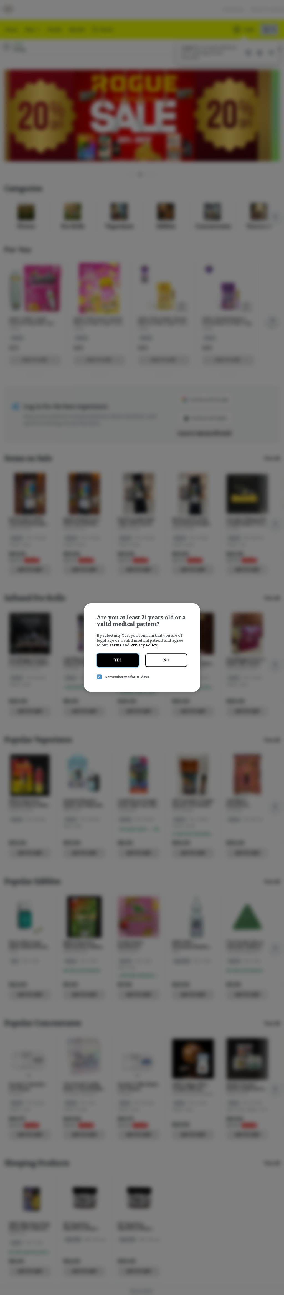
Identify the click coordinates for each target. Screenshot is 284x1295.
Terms (115, 645)
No (166, 660)
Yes (117, 660)
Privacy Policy (143, 645)
